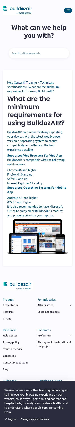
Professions (45, 335)
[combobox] (39, 53)
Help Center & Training (22, 82)
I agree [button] (12, 419)
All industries (45, 305)
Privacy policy (11, 342)
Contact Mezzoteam (15, 362)
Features (8, 311)
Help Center (10, 335)
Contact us (9, 355)
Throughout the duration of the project (54, 344)
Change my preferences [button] (35, 419)
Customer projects (49, 311)
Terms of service (13, 349)
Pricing (7, 318)
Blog (6, 369)
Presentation (11, 305)
